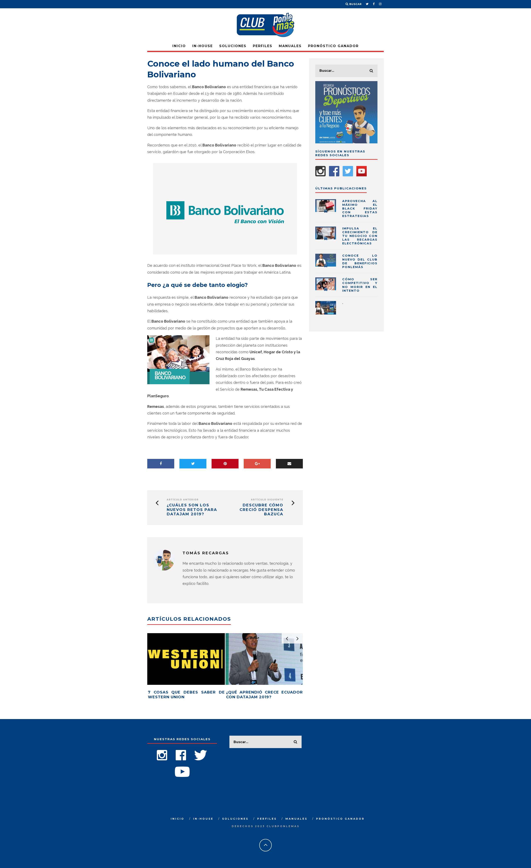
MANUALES (290, 46)
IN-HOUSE (202, 46)
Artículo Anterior (183, 499)
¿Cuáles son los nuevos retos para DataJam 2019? (192, 509)
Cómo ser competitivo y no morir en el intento (360, 285)
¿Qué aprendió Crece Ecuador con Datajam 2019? (264, 694)
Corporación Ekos (239, 152)
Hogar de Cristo (278, 352)
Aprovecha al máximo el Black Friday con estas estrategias (360, 208)
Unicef (256, 352)
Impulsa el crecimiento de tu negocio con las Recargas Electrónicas (360, 236)
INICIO (179, 46)
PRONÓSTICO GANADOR (333, 46)
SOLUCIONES (232, 46)
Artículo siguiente (267, 499)
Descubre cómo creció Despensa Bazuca (261, 509)
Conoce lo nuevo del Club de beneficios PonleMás (360, 261)
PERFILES (262, 46)
